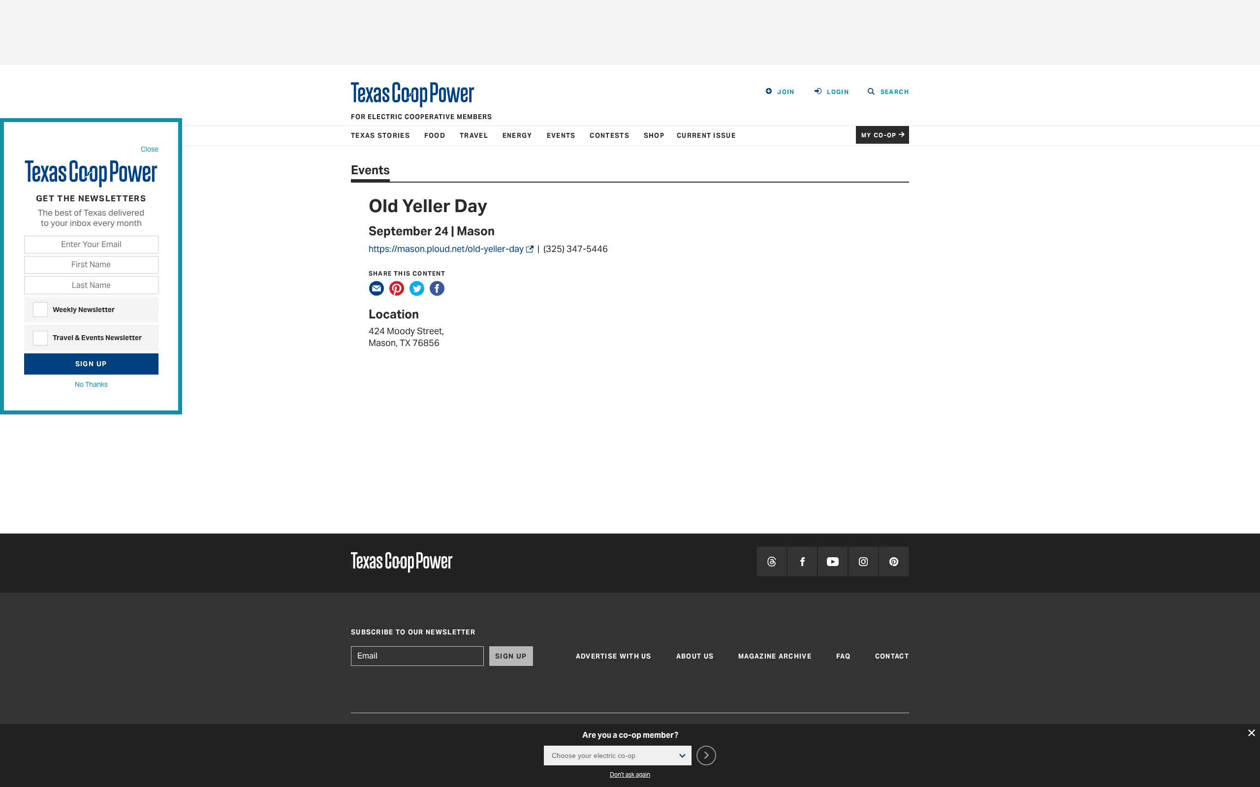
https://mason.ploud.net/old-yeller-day (446, 248)
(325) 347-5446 (577, 248)
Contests (609, 135)
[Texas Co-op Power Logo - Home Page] (401, 563)
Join (786, 91)
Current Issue (706, 135)
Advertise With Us (614, 656)
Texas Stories (380, 135)
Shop (654, 135)
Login (838, 91)
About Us (695, 656)
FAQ (843, 656)
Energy (518, 135)
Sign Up (91, 363)
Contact (892, 656)
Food (434, 135)
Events (561, 135)
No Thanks (91, 384)
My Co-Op (879, 135)
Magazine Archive (775, 656)
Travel (474, 135)
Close (149, 149)
